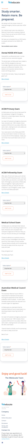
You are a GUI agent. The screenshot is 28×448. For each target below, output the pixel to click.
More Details (5, 79)
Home (3, 415)
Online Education (7, 418)
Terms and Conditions (5, 426)
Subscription (7, 86)
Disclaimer (5, 423)
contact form (5, 439)
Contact (4, 420)
